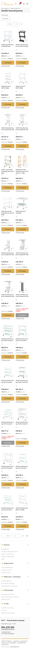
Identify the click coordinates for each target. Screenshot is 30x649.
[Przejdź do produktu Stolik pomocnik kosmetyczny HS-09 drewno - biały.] (22, 161)
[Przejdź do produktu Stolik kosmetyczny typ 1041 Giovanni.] (22, 330)
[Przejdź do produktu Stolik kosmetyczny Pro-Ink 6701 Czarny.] (22, 36)
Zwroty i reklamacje (7, 554)
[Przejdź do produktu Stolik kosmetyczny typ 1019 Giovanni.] (7, 458)
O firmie (3, 610)
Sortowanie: (4, 15)
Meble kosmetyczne (15, 8)
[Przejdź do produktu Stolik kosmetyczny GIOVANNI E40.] (7, 36)
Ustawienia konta (6, 570)
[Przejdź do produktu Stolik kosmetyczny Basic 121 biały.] (22, 500)
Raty (2, 559)
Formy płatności (6, 581)
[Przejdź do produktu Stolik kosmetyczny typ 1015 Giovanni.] (7, 500)
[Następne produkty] (23, 536)
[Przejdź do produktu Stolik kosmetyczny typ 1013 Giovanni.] (7, 372)
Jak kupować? (5, 599)
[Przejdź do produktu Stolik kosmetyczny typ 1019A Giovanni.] (22, 414)
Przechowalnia (5, 572)
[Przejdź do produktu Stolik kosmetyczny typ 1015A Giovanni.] (7, 330)
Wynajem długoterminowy (9, 551)
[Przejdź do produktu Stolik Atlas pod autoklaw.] (22, 203)
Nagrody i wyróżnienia (8, 613)
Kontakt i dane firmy (7, 608)
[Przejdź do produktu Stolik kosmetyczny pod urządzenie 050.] (7, 244)
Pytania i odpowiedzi (7, 556)
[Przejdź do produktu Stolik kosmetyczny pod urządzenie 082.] (7, 286)
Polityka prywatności (7, 594)
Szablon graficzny (10, 646)
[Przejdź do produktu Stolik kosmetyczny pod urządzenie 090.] (7, 119)
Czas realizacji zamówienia (9, 586)
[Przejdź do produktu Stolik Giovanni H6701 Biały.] (22, 78)
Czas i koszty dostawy (7, 583)
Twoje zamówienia (7, 567)
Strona (10, 24)
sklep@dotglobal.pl (7, 629)
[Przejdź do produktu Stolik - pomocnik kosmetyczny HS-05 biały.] (7, 161)
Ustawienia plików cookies (9, 597)
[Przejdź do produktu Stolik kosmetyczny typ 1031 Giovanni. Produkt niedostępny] (7, 414)
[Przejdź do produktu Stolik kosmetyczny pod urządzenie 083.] (22, 244)
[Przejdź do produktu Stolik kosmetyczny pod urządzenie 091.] (22, 119)
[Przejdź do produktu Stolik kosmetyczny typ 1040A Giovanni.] (22, 372)
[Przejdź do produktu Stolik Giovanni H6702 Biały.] (7, 78)
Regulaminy (5, 549)
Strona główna (4, 8)
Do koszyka (7, 62)
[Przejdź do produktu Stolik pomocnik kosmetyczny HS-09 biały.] (7, 203)
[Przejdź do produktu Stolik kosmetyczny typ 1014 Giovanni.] (22, 458)
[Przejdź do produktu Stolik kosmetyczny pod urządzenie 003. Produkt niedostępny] (22, 286)
